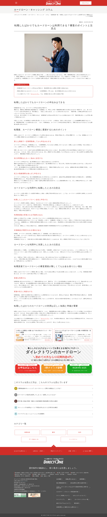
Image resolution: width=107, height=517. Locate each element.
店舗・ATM (72, 451)
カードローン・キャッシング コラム (39, 14)
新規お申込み (85, 3)
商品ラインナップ (55, 451)
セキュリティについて (79, 495)
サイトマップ (60, 499)
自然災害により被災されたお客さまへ (66, 507)
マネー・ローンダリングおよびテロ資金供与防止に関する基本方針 (72, 487)
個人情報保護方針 (61, 483)
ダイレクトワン (35, 94)
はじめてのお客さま (19, 451)
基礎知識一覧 (54, 14)
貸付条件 (76, 503)
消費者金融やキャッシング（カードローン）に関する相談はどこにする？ (39, 388)
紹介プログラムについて (63, 503)
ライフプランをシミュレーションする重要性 (31, 413)
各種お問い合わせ (70, 479)
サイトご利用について (62, 495)
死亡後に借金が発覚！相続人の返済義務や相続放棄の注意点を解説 (38, 401)
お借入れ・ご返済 (38, 451)
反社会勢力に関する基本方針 (78, 483)
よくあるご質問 (87, 451)
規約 (69, 499)
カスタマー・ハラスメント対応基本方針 (67, 491)
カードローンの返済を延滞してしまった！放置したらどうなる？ (37, 394)
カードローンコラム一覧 (81, 499)
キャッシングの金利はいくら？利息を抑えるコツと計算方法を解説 (38, 407)
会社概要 (58, 479)
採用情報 (82, 479)
